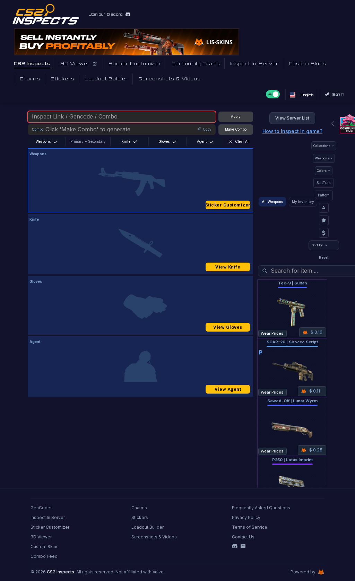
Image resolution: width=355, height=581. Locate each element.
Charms (139, 507)
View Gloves (227, 327)
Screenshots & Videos (154, 536)
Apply (236, 116)
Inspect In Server (48, 517)
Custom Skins (45, 546)
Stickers (139, 517)
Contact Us (243, 536)
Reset (323, 257)
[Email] (243, 546)
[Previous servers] (333, 124)
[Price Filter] (324, 233)
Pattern (324, 195)
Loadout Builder (147, 527)
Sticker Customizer (228, 205)
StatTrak (324, 183)
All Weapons (272, 202)
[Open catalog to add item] (140, 181)
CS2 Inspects (60, 571)
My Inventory (303, 202)
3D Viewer (41, 536)
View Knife (227, 267)
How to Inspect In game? (292, 131)
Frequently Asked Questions (261, 507)
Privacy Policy (246, 517)
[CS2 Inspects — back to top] (45, 14)
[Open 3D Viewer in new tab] (95, 63)
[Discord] (234, 546)
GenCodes (42, 507)
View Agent (228, 389)
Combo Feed (44, 556)
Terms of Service (249, 527)
